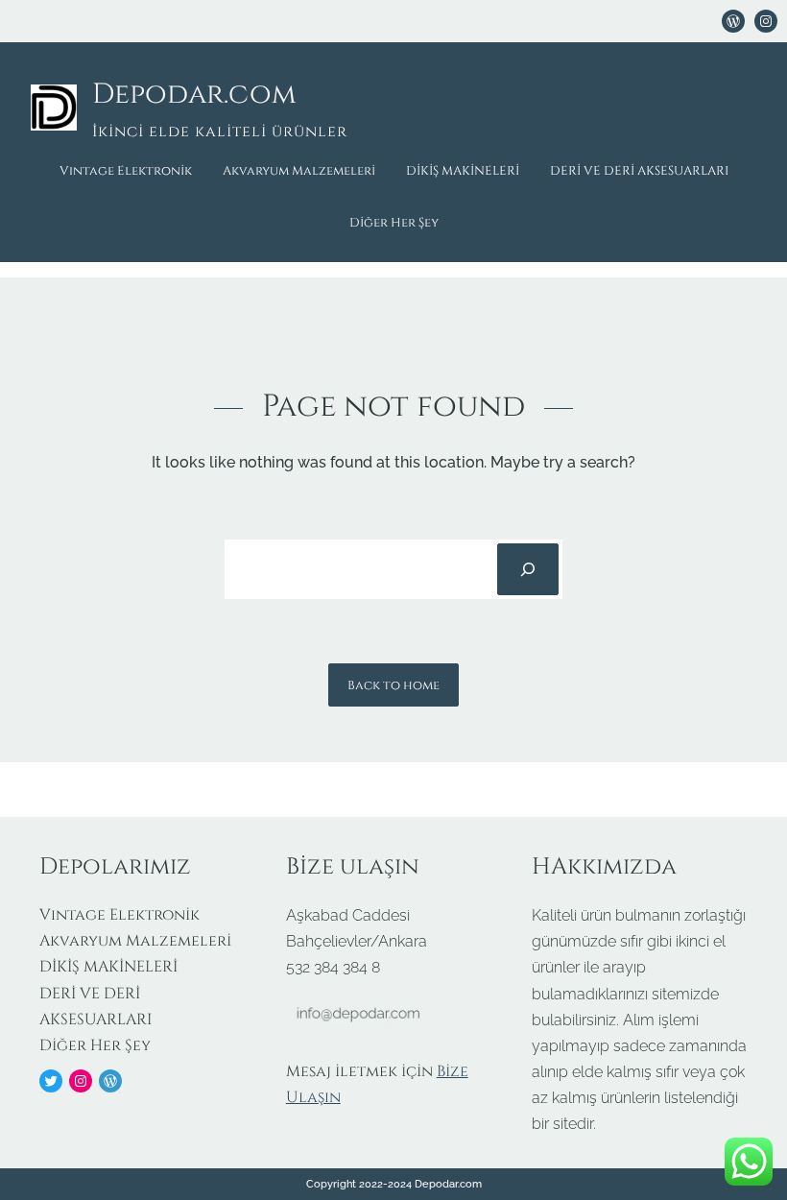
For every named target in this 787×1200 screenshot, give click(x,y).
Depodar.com (194, 94)
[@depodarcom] (765, 21)
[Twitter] (50, 1080)
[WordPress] (733, 21)
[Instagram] (80, 1080)
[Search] (528, 569)
